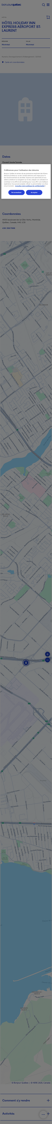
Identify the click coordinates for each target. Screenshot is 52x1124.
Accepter (34, 192)
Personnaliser (16, 192)
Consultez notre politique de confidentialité (30, 186)
